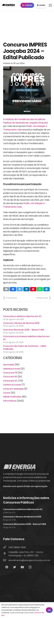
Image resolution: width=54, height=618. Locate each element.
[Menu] (50, 5)
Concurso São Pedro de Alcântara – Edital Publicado (24, 347)
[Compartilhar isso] (13, 289)
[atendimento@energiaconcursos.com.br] (5, 560)
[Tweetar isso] (20, 289)
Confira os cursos (12, 384)
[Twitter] (14, 567)
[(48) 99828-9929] (5, 547)
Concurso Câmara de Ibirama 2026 (21, 323)
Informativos (9, 400)
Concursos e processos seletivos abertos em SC (26, 338)
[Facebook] (6, 567)
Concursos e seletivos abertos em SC (22, 316)
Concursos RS (10, 376)
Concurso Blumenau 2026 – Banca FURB (23, 329)
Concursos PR (10, 372)
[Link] (9, 5)
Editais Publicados (12, 396)
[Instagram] (30, 567)
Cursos (6, 392)
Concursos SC (10, 380)
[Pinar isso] (33, 289)
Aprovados (8, 364)
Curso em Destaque (13, 388)
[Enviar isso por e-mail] (6, 289)
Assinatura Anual (11, 368)
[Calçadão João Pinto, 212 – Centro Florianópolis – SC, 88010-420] (5, 554)
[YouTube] (22, 567)
